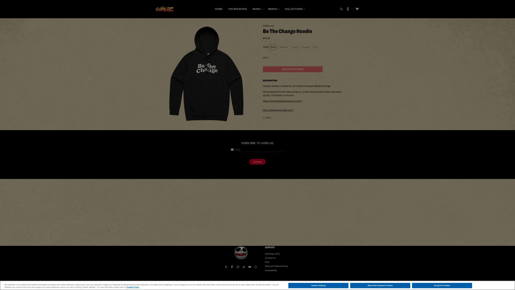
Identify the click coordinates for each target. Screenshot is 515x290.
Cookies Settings (318, 285)
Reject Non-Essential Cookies (380, 285)
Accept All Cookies (442, 285)
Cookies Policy (133, 287)
